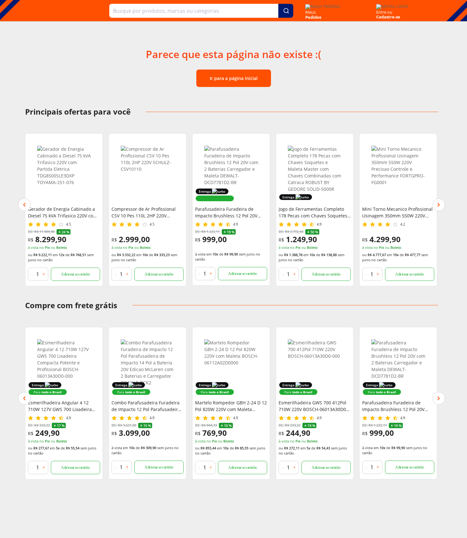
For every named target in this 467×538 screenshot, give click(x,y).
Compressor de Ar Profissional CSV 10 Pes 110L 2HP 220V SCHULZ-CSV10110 (144, 212)
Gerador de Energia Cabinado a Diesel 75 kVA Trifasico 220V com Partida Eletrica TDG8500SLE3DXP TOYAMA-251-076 (63, 212)
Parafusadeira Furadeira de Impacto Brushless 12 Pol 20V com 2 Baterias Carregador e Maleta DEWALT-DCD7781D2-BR (228, 212)
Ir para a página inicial (234, 78)
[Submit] (285, 11)
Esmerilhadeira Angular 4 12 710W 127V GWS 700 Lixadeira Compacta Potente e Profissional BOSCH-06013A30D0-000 (62, 406)
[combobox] (201, 11)
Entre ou (384, 12)
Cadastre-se (388, 17)
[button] (24, 204)
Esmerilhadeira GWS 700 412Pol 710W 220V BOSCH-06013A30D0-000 (313, 406)
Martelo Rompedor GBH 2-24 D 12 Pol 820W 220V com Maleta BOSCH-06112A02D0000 (231, 406)
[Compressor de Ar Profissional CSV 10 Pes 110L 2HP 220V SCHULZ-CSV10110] (147, 173)
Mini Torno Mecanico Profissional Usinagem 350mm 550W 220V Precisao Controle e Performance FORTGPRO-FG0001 (397, 212)
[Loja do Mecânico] (66, 10)
